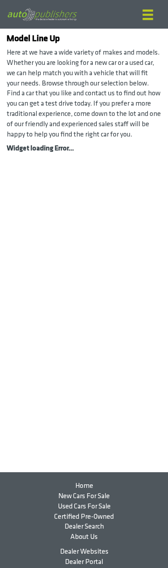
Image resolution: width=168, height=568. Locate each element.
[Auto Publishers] (42, 14)
